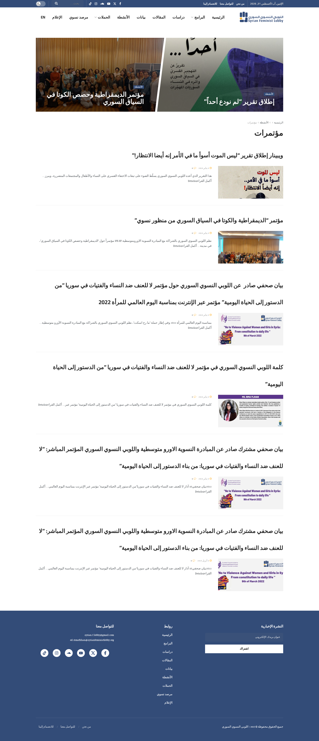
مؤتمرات (252, 123)
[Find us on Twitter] (114, 4)
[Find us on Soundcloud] (102, 4)
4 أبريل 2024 (203, 561)
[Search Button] (54, 3)
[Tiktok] (44, 653)
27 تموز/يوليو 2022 (132, 110)
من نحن (240, 3)
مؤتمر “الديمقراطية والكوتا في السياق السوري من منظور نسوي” (209, 220)
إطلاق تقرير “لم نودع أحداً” (239, 101)
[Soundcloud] (69, 653)
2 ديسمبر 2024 (265, 110)
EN (43, 17)
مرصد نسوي (78, 17)
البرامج (199, 17)
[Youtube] (81, 653)
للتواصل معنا (226, 3)
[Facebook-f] (105, 653)
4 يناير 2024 (204, 168)
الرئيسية (218, 17)
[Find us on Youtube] (108, 4)
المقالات (159, 17)
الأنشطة (123, 17)
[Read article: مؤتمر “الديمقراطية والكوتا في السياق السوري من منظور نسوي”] (250, 247)
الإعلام (57, 17)
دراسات (179, 17)
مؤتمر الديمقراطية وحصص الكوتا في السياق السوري (95, 98)
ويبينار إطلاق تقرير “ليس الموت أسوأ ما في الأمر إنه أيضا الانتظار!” (207, 155)
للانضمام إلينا (210, 3)
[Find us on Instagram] (96, 4)
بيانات (141, 17)
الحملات (104, 17)
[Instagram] (57, 653)
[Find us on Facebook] (120, 4)
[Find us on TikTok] (90, 4)
